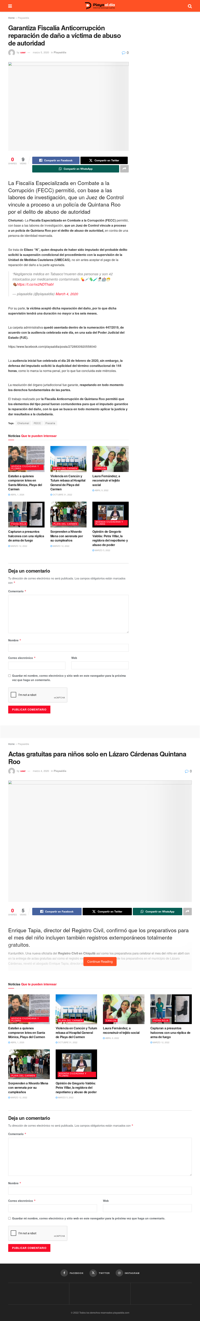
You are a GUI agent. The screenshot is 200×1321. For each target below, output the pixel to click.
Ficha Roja (18, 523)
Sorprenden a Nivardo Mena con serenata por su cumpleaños (66, 536)
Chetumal (23, 423)
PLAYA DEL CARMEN (65, 468)
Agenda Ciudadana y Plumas (25, 467)
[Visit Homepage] (100, 6)
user (23, 52)
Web (74, 658)
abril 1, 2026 (17, 494)
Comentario (17, 591)
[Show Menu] (10, 6)
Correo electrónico (22, 658)
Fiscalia (50, 423)
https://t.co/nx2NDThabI (35, 284)
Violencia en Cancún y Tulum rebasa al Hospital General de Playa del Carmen (67, 482)
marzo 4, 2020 (41, 771)
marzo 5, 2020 (41, 52)
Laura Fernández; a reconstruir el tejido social (106, 480)
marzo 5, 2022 (102, 550)
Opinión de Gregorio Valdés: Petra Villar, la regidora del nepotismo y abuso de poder (110, 538)
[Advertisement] (100, 731)
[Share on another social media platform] (124, 168)
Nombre (14, 640)
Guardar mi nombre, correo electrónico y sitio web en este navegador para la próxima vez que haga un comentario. (69, 678)
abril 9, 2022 (101, 490)
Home (11, 17)
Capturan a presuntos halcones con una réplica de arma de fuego (26, 536)
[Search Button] (190, 6)
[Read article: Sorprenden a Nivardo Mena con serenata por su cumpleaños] (68, 515)
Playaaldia (23, 17)
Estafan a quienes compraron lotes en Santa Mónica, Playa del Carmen (25, 482)
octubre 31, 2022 (62, 494)
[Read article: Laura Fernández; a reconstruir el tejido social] (110, 459)
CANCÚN (101, 468)
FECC (37, 423)
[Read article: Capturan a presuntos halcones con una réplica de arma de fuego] (26, 515)
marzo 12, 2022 (18, 545)
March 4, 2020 (67, 293)
